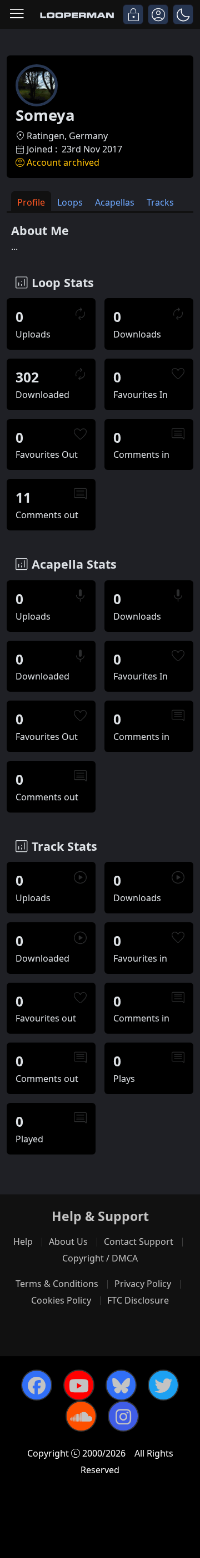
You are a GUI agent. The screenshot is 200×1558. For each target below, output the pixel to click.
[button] (183, 14)
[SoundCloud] (81, 1416)
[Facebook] (36, 1385)
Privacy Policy (142, 1284)
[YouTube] (78, 1385)
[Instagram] (123, 1416)
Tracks (160, 202)
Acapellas (114, 202)
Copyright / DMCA (100, 1258)
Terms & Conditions (57, 1284)
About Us (68, 1241)
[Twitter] (163, 1385)
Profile (31, 202)
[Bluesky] (121, 1385)
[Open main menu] (17, 14)
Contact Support (138, 1241)
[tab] (31, 201)
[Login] (133, 14)
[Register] (158, 14)
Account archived (63, 162)
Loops (70, 202)
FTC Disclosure (138, 1300)
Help (23, 1241)
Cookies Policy (61, 1300)
